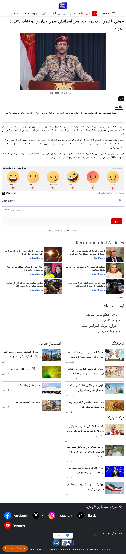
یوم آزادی (110, 320)
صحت (26, 13)
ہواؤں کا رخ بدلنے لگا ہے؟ (28, 385)
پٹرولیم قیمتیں (107, 331)
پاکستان (67, 13)
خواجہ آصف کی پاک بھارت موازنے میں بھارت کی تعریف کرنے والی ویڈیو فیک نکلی (85, 431)
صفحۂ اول (104, 13)
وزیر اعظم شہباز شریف (101, 315)
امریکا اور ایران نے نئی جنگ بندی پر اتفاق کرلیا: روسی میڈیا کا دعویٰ (86, 354)
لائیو (87, 13)
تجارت (35, 13)
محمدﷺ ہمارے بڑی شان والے (26, 368)
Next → (119, 298)
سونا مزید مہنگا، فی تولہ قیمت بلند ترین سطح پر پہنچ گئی (86, 404)
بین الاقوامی (54, 13)
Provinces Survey (15, 548)
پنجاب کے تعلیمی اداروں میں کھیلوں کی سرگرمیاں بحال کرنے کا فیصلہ (85, 371)
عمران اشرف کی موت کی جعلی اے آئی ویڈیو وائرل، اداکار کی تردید (86, 470)
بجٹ (94, 13)
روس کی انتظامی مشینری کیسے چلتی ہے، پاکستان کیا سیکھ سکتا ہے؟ (22, 354)
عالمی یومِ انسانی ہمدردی (28, 402)
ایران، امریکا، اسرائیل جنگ (99, 326)
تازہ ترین (78, 13)
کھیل (43, 13)
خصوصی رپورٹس (11, 13)
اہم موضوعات (113, 306)
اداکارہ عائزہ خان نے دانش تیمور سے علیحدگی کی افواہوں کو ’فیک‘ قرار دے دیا (85, 452)
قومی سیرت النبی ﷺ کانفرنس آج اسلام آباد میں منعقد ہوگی (86, 388)
